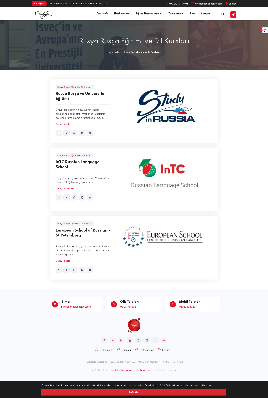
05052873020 (187, 306)
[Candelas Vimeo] (155, 340)
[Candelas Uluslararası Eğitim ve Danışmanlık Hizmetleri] (134, 325)
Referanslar (147, 350)
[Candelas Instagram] (138, 340)
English (232, 3)
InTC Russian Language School (77, 164)
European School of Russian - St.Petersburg (83, 233)
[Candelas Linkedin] (121, 340)
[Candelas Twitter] (113, 340)
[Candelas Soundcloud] (164, 340)
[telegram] (82, 133)
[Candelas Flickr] (147, 340)
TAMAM (133, 392)
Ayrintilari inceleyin (203, 385)
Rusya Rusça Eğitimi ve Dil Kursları (74, 87)
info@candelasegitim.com (208, 3)
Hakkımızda (106, 350)
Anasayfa (114, 52)
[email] (90, 133)
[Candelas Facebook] (104, 340)
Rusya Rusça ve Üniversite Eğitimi (80, 96)
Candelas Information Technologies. (131, 370)
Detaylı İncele (63, 124)
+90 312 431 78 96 (178, 3)
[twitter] (66, 133)
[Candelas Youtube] (130, 340)
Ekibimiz (126, 350)
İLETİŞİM (39, 3)
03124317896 (128, 306)
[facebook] (59, 133)
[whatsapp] (74, 133)
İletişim (166, 350)
